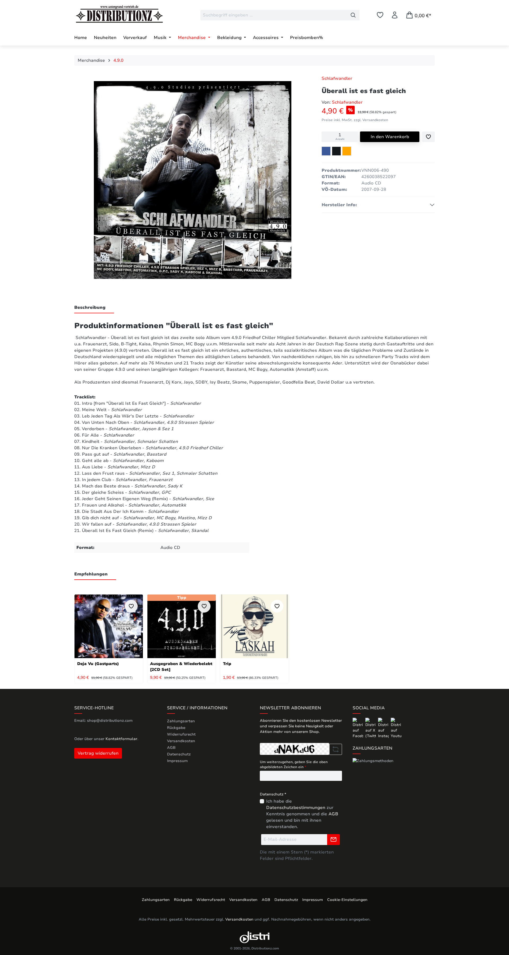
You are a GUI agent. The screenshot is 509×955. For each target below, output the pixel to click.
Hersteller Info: (339, 205)
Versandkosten (181, 740)
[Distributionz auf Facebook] (358, 727)
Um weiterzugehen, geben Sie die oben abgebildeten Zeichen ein (294, 765)
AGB (171, 747)
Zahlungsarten (181, 721)
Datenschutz (179, 754)
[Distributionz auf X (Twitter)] (371, 727)
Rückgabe (176, 727)
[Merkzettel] (380, 15)
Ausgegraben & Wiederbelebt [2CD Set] (181, 666)
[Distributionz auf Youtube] (396, 727)
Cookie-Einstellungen (347, 899)
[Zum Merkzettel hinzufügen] (428, 136)
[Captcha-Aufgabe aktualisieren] (335, 749)
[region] (192, 181)
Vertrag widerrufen (98, 753)
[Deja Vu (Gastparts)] (108, 626)
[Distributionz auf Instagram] (384, 727)
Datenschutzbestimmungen (295, 808)
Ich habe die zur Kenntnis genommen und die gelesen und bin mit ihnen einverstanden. (302, 814)
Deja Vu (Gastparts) (98, 663)
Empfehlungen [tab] (91, 574)
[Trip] (254, 626)
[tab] (94, 307)
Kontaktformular (121, 738)
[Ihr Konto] (394, 15)
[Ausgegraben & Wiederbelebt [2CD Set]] (181, 626)
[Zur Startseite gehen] (114, 14)
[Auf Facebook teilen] (326, 151)
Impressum (177, 760)
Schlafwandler (337, 78)
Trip (227, 663)
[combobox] (273, 15)
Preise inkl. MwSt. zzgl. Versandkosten (355, 120)
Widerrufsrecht (181, 734)
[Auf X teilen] (336, 151)
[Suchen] (353, 15)
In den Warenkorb (390, 137)
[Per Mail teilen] (347, 151)
